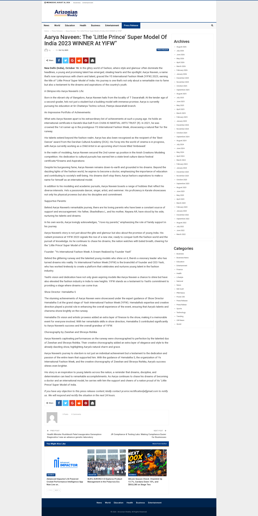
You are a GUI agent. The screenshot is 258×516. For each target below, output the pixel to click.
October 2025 (182, 86)
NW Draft (180, 289)
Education (70, 25)
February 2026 (182, 70)
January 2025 (182, 121)
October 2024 (182, 133)
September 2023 (183, 184)
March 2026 (181, 66)
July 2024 (180, 144)
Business (76, 3)
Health (83, 25)
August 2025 (181, 94)
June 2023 (180, 191)
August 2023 (181, 187)
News (46, 25)
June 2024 (180, 148)
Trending (180, 316)
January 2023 (182, 211)
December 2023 (183, 172)
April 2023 (180, 199)
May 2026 (180, 58)
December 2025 (183, 78)
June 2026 (180, 55)
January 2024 (182, 168)
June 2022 (180, 230)
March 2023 (181, 203)
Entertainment (88, 3)
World (57, 25)
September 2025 (183, 90)
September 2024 (183, 137)
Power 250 (181, 297)
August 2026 (181, 47)
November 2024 (183, 129)
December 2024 (183, 125)
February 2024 (182, 164)
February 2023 (182, 207)
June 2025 (180, 101)
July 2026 (180, 51)
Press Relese (182, 305)
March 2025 (181, 113)
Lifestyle (180, 277)
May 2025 (180, 105)
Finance (180, 269)
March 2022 (181, 234)
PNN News (181, 293)
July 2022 (180, 226)
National (180, 281)
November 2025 (183, 82)
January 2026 (182, 74)
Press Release (131, 25)
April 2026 (180, 62)
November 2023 (183, 176)
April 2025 (180, 109)
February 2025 (182, 117)
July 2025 (180, 98)
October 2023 (182, 180)
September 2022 (183, 219)
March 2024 (181, 160)
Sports (179, 309)
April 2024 (180, 156)
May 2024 (180, 152)
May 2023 (180, 195)
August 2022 (181, 223)
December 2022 (183, 215)
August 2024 (181, 141)
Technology (181, 312)
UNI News (180, 320)
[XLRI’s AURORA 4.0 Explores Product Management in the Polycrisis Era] (106, 462)
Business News (183, 258)
